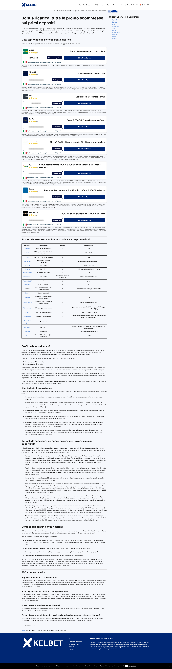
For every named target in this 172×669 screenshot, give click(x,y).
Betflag (27, 297)
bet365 (27, 248)
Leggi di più (132, 666)
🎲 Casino (143, 5)
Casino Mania (27, 302)
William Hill (27, 261)
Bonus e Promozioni (113, 5)
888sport (27, 284)
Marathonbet (27, 308)
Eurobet (27, 266)
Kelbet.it (92, 642)
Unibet (114, 39)
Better (114, 37)
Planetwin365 (27, 281)
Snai (113, 24)
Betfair (27, 293)
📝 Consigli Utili (130, 5)
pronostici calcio (100, 644)
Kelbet (24, 630)
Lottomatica (27, 277)
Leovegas (27, 327)
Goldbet (27, 269)
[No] (170, 666)
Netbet (27, 312)
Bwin (27, 336)
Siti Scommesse (99, 5)
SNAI (27, 257)
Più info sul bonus (84, 58)
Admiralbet (27, 316)
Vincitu (27, 331)
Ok (126, 666)
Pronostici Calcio (84, 5)
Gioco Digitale (27, 272)
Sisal (27, 253)
